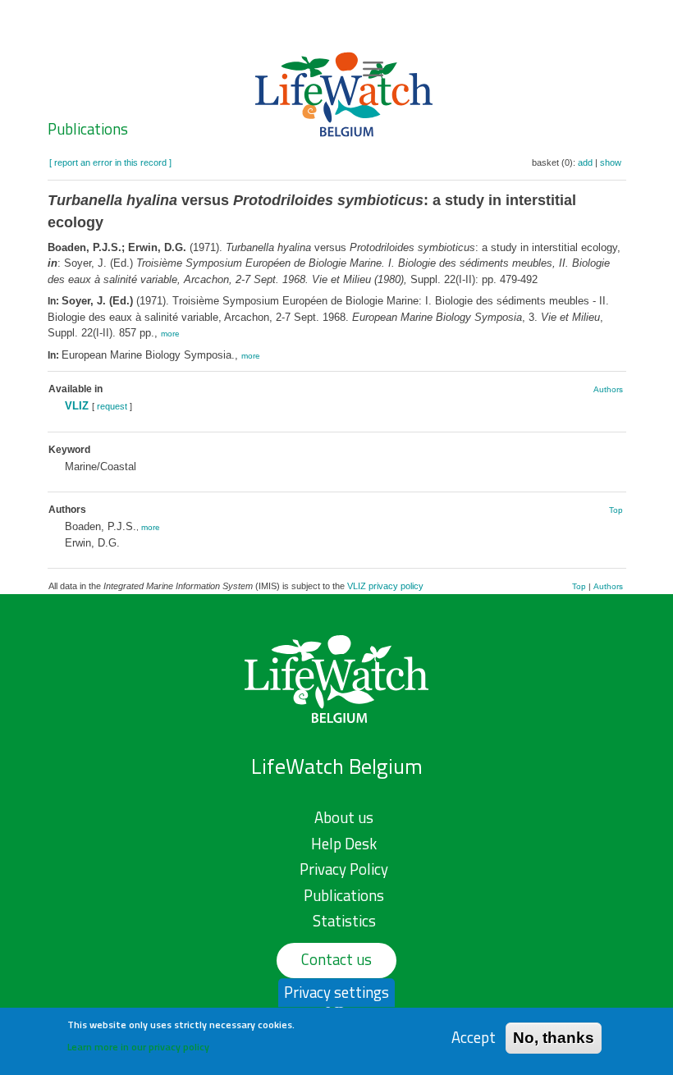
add (585, 162)
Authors (608, 389)
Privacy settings (336, 992)
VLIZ (77, 406)
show (610, 162)
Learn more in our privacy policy (138, 1046)
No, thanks (553, 1037)
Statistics (344, 920)
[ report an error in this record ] (110, 162)
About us (343, 817)
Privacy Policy (344, 869)
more (170, 333)
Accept (473, 1038)
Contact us (336, 959)
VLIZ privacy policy (385, 586)
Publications (88, 128)
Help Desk (344, 843)
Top (616, 510)
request (112, 406)
